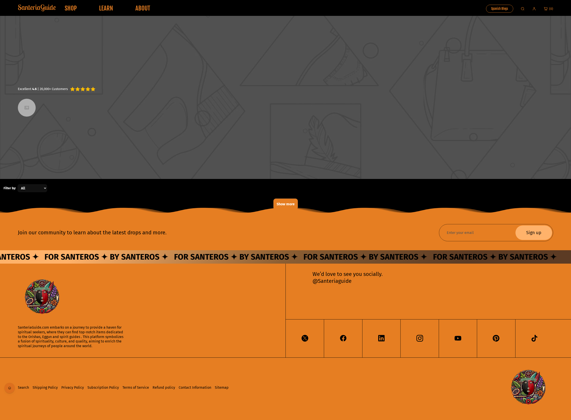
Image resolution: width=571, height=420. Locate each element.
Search (23, 387)
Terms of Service (135, 387)
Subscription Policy (103, 387)
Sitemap (222, 387)
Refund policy (164, 387)
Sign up (533, 232)
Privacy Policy (72, 387)
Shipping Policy (45, 387)
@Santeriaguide (332, 281)
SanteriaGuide (37, 7)
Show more (286, 204)
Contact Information (195, 387)
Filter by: (10, 188)
